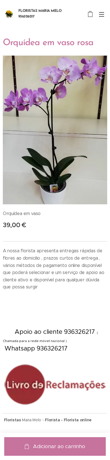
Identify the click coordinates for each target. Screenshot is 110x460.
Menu (101, 14)
